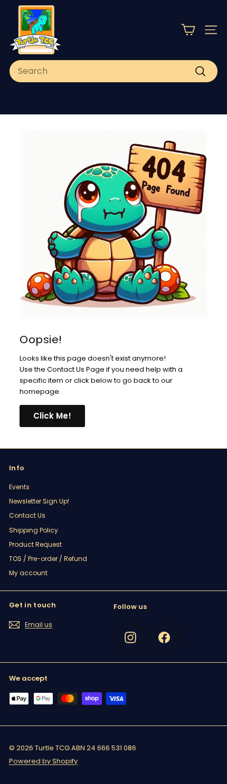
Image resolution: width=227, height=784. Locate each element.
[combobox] (113, 71)
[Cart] (188, 29)
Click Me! (52, 415)
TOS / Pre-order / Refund (48, 558)
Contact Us (27, 515)
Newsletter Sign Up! (39, 501)
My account (28, 572)
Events (19, 486)
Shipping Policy (33, 530)
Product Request (35, 544)
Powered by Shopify (43, 761)
